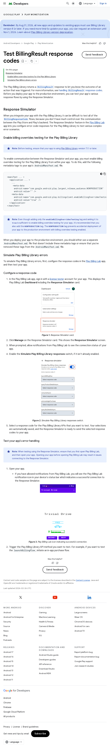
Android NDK (45, 673)
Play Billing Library (69, 148)
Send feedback (94, 54)
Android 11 (8, 679)
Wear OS (78, 617)
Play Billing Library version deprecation (52, 32)
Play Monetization (37, 14)
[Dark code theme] (101, 174)
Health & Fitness (46, 621)
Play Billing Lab (97, 122)
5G (40, 635)
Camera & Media (46, 626)
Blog (5, 635)
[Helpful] (100, 43)
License (16, 727)
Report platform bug (83, 652)
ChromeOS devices (83, 621)
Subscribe (40, 733)
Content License (83, 580)
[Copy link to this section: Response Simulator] (39, 109)
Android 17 (8, 652)
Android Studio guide (48, 655)
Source (6, 626)
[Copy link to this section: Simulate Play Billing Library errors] (50, 255)
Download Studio (47, 668)
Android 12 (8, 675)
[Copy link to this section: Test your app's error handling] (42, 441)
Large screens (80, 612)
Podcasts (7, 640)
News (5, 631)
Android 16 (8, 656)
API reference (45, 664)
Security (7, 621)
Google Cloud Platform (14, 712)
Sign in (103, 3)
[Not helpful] (104, 43)
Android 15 (8, 661)
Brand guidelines (30, 727)
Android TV (79, 631)
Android (7, 612)
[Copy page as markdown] (31, 61)
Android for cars (81, 626)
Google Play (11, 14)
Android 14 (8, 666)
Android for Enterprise (13, 617)
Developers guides (47, 659)
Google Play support (83, 661)
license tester (57, 279)
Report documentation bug (86, 656)
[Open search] (67, 3)
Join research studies (84, 666)
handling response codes (80, 90)
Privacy (42, 631)
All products (9, 716)
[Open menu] (4, 3)
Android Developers (11, 43)
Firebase (7, 707)
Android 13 (8, 670)
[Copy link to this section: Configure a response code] (39, 273)
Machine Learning (47, 617)
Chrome (7, 702)
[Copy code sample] (104, 174)
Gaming (43, 612)
